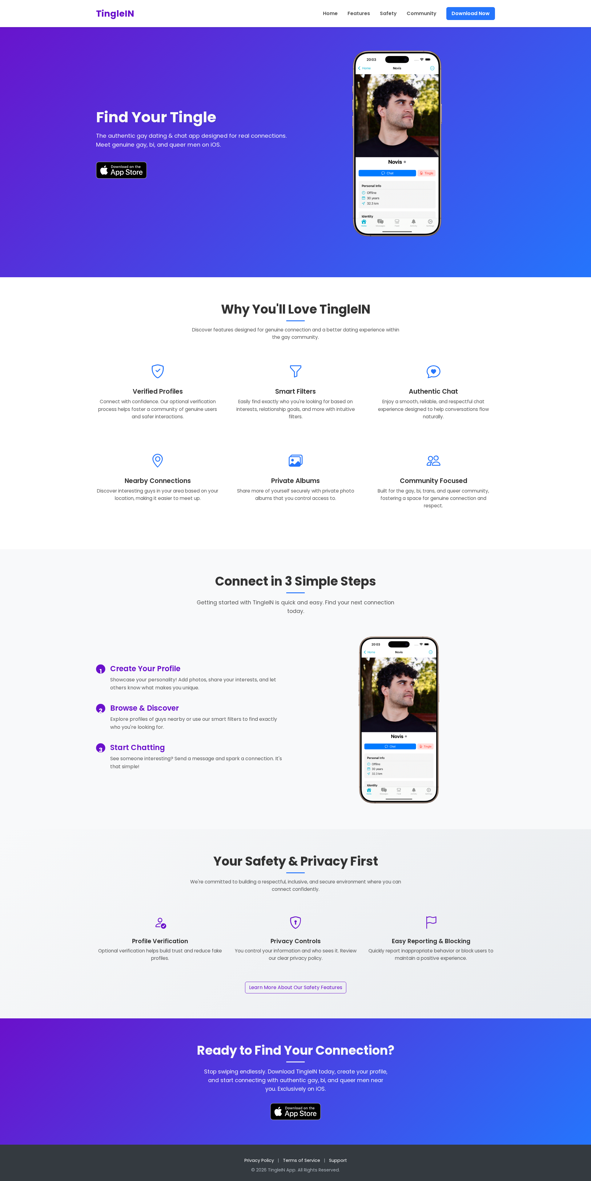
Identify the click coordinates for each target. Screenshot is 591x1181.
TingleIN (115, 13)
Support (338, 1160)
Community (421, 13)
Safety (388, 13)
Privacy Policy (259, 1160)
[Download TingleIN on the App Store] (121, 169)
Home (330, 13)
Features (359, 13)
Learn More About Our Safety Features (295, 987)
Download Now (471, 13)
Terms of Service (301, 1160)
